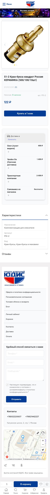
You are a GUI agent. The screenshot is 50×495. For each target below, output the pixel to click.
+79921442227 (32, 416)
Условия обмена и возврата (17, 302)
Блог (8, 306)
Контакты (10, 327)
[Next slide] (45, 44)
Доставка (9, 331)
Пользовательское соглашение (19, 297)
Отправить (16, 399)
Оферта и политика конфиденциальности (23, 292)
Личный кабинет (13, 314)
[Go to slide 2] (16, 65)
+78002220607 (14, 416)
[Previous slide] (4, 44)
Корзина (9, 319)
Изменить (12, 139)
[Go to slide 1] (14, 65)
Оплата (9, 336)
